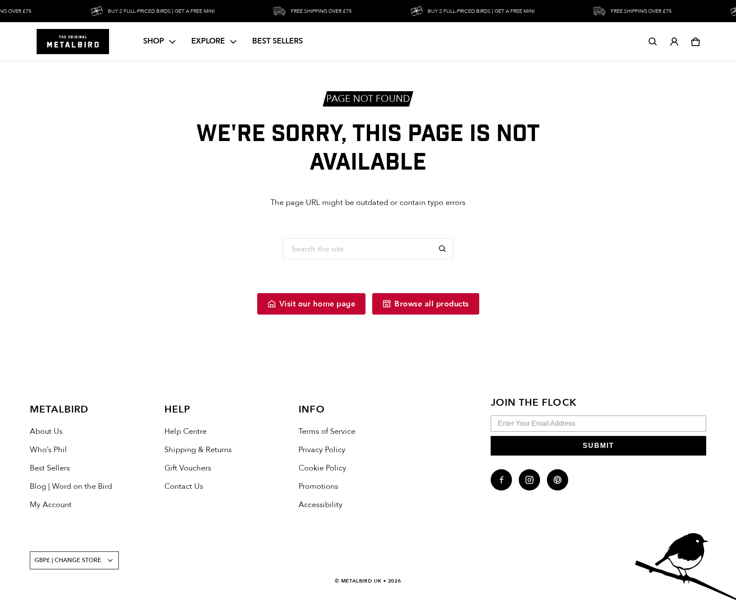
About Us (46, 431)
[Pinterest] (557, 479)
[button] (653, 41)
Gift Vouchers (187, 468)
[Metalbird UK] (73, 41)
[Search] (442, 249)
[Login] (674, 41)
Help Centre (185, 431)
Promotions (318, 486)
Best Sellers (50, 468)
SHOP (153, 41)
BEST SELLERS (277, 41)
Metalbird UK (361, 580)
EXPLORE (208, 41)
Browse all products (431, 304)
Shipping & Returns (198, 449)
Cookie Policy (322, 468)
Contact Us (183, 486)
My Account (51, 504)
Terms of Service (327, 431)
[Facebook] (501, 479)
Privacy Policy (322, 449)
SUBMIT (598, 445)
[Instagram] (529, 479)
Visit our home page (317, 304)
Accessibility (320, 504)
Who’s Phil (48, 449)
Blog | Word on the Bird (71, 486)
